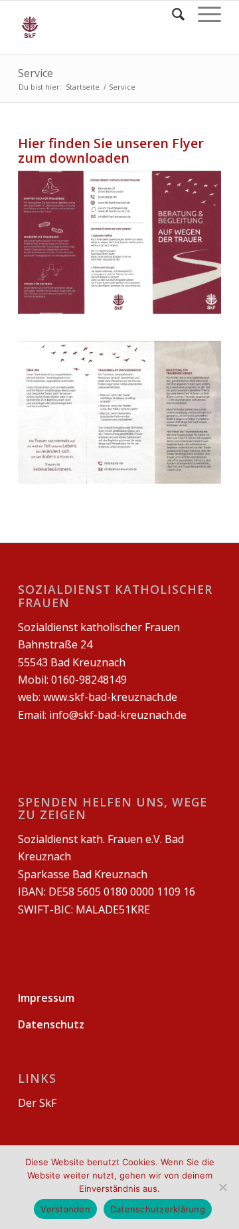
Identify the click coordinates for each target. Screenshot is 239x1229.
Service (35, 73)
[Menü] (203, 14)
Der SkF (37, 1102)
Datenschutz (51, 1024)
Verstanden (65, 1209)
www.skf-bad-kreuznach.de (110, 697)
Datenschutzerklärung (157, 1209)
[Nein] (222, 1187)
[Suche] (172, 14)
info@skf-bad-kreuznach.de (118, 715)
